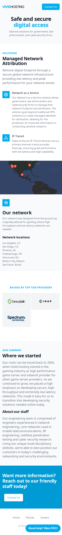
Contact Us (51, 6)
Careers (44, 517)
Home (16, 517)
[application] (43, 529)
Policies (30, 517)
